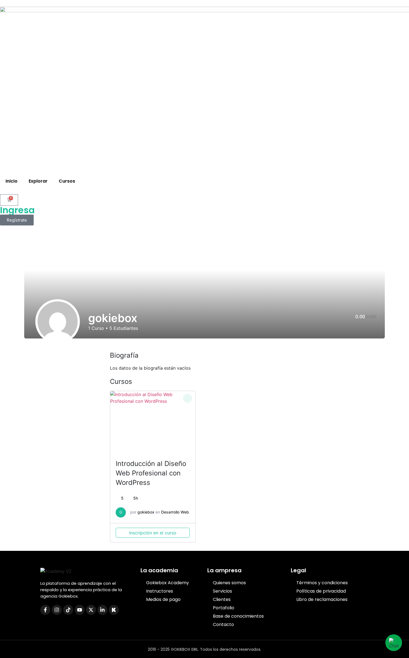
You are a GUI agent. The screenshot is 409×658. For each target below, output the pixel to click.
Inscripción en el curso (152, 533)
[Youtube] (80, 610)
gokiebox (145, 512)
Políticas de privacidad (321, 591)
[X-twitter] (91, 610)
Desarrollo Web (175, 512)
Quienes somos (229, 583)
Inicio (12, 181)
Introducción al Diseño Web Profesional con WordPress (151, 473)
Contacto (223, 624)
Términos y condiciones (322, 583)
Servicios (222, 591)
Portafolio (223, 608)
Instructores (159, 591)
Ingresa (17, 210)
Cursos (67, 181)
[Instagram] (57, 610)
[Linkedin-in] (102, 610)
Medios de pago (163, 599)
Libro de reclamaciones (322, 599)
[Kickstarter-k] (114, 610)
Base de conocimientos (238, 616)
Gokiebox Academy (167, 583)
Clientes (222, 599)
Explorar (38, 181)
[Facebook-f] (45, 610)
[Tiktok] (68, 610)
